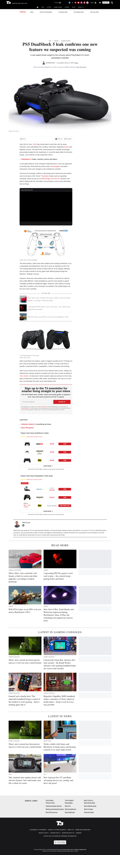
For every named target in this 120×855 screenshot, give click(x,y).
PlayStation (45, 176)
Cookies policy (55, 833)
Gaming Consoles (65, 41)
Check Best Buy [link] (65, 505)
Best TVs (68, 806)
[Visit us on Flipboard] (84, 3)
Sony (66, 147)
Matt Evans (51, 63)
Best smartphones (70, 809)
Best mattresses (70, 812)
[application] (46, 207)
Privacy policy (44, 833)
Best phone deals (89, 803)
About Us (70, 829)
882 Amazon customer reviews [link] (34, 479)
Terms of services (42, 406)
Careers (78, 833)
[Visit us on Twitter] (72, 3)
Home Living (58, 7)
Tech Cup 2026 (94, 12)
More (80, 7)
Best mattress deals (90, 806)
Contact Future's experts (57, 829)
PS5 (34, 144)
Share (23, 139)
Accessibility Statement (38, 829)
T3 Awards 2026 (62, 12)
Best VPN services (51, 812)
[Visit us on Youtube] (78, 3)
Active (49, 7)
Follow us (59, 139)
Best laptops (69, 803)
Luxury (67, 7)
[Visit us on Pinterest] (75, 3)
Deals (31, 12)
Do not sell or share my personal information (60, 836)
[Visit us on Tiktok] (87, 3)
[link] (27, 444)
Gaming (56, 41)
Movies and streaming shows (55, 809)
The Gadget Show (79, 12)
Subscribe (105, 2)
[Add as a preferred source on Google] (60, 842)
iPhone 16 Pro (50, 803)
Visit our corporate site (80, 849)
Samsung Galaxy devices (54, 806)
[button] (46, 443)
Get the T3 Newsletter (46, 12)
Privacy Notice (25, 408)
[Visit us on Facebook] (69, 3)
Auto (73, 7)
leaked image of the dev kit (50, 179)
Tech (42, 7)
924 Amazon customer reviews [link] (34, 436)
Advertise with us (68, 833)
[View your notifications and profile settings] (100, 2)
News (76, 63)
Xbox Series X (25, 376)
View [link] (64, 444)
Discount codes (89, 812)
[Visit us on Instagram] (81, 3)
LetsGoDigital (54, 166)
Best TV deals (88, 809)
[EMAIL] (23, 525)
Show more (47, 466)
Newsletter (69, 139)
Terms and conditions (82, 829)
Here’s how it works (81, 67)
